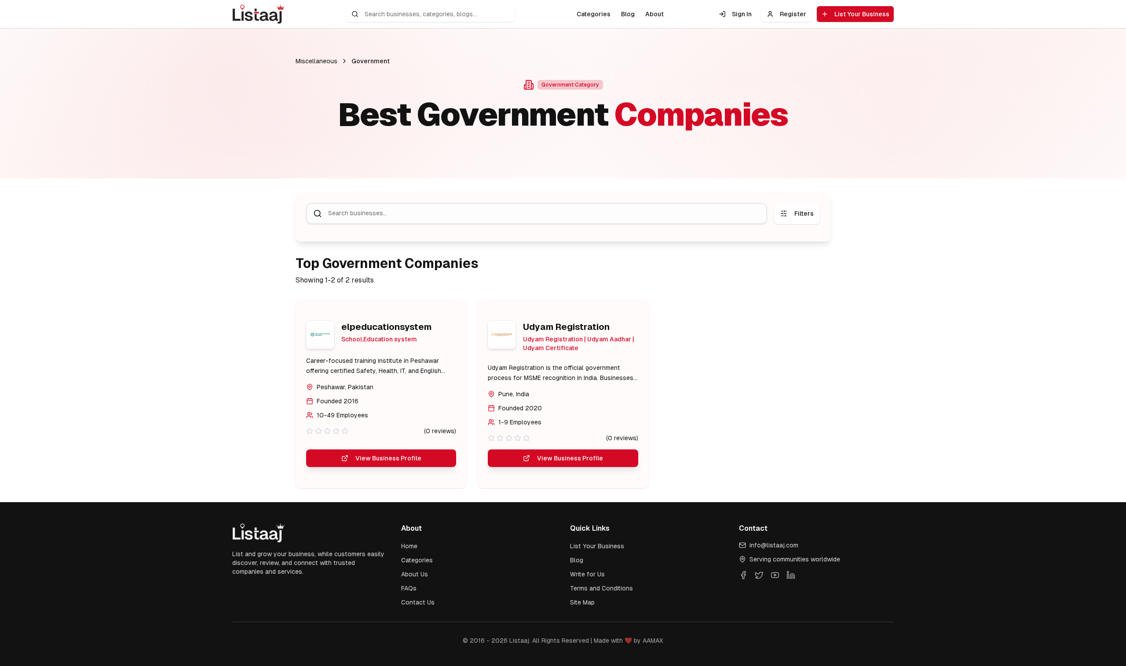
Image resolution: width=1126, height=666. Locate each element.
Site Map (582, 602)
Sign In (742, 14)
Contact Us (418, 602)
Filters (804, 213)
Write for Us (587, 574)
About (654, 14)
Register (793, 14)
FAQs (409, 588)
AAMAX (653, 640)
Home (409, 546)
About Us (414, 574)
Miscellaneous (316, 61)
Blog (628, 14)
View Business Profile (388, 458)
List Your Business (861, 14)
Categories (594, 14)
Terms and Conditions (601, 588)
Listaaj (519, 640)
